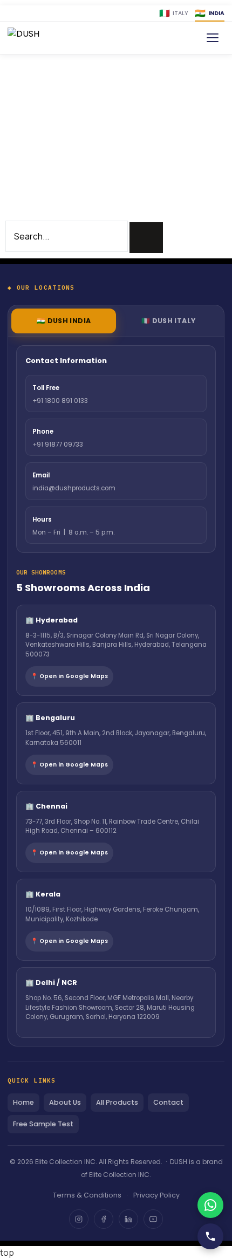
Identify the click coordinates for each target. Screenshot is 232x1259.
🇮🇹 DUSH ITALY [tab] (168, 320)
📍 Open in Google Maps (69, 676)
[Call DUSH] (210, 1236)
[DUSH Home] (39, 38)
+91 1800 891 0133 (60, 400)
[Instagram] (78, 1219)
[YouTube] (153, 1219)
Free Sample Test (43, 1123)
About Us (65, 1102)
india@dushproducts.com (73, 488)
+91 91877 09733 (57, 444)
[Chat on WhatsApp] (210, 1205)
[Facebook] (103, 1219)
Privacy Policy (156, 1195)
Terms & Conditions (87, 1195)
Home (23, 1102)
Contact (168, 1102)
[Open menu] (212, 38)
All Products (117, 1102)
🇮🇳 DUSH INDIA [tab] (64, 320)
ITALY (173, 13)
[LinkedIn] (128, 1219)
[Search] (146, 237)
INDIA (209, 13)
